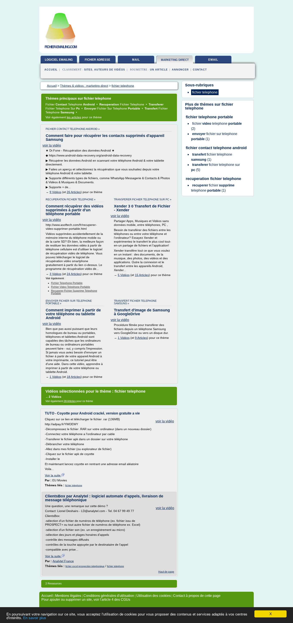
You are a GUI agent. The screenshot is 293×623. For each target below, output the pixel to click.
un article (159, 69)
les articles (74, 117)
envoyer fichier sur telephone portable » (69, 302)
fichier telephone (73, 485)
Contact (200, 69)
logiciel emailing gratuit (59, 61)
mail (136, 59)
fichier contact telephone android (216, 148)
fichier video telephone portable (70, 286)
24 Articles (74, 274)
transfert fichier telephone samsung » (135, 302)
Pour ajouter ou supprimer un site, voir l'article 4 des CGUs (85, 599)
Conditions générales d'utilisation (108, 595)
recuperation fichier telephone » (70, 199)
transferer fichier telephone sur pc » (142, 199)
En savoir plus (34, 618)
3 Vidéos (55, 274)
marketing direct (175, 60)
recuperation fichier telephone (213, 179)
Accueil (50, 69)
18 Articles (74, 376)
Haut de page (166, 571)
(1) (214, 136)
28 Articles (70, 401)
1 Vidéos (55, 376)
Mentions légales (68, 595)
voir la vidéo (51, 145)
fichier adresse (97, 59)
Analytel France (63, 561)
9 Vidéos (55, 192)
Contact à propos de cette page (197, 595)
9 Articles (141, 337)
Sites (88, 69)
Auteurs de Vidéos (109, 69)
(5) (215, 167)
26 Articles (74, 192)
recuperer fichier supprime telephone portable (74, 292)
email (213, 59)
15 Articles (142, 275)
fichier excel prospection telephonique (84, 566)
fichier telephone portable (67, 283)
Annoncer (180, 69)
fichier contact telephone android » (73, 129)
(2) (216, 126)
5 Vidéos (124, 275)
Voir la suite (53, 475)
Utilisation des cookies (153, 595)
